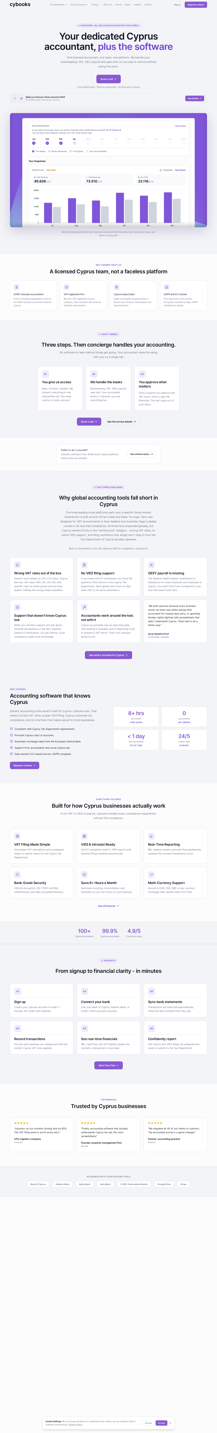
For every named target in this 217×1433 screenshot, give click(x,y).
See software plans (140, 454)
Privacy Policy (75, 1424)
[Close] (170, 1423)
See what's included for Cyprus (106, 655)
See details (193, 98)
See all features (106, 905)
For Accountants (77, 4)
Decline (148, 1423)
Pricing (94, 4)
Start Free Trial (107, 1065)
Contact (148, 4)
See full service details (119, 421)
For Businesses (57, 4)
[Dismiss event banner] (15, 98)
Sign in (177, 4)
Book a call (107, 79)
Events (118, 4)
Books (128, 4)
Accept (161, 1423)
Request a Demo (196, 4)
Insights (137, 4)
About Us (107, 4)
